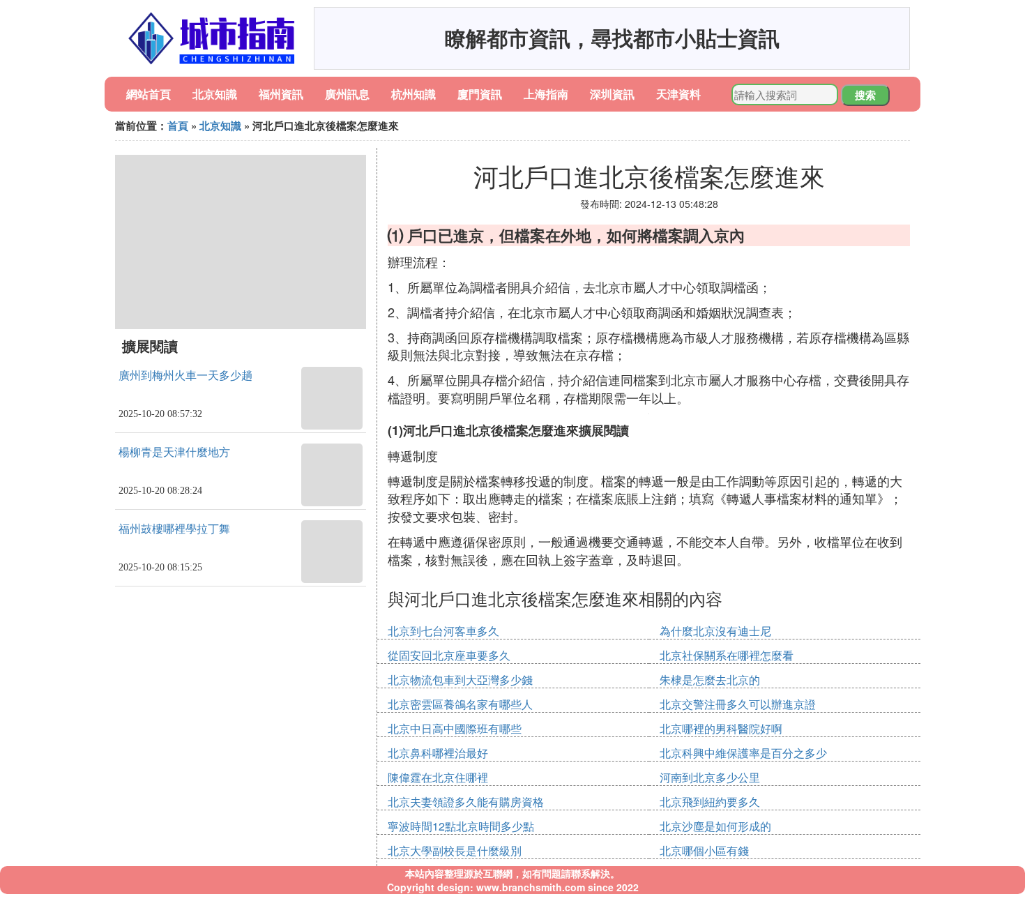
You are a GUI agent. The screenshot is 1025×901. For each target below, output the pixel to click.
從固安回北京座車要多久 (449, 655)
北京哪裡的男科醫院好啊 (721, 728)
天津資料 (678, 94)
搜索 (865, 95)
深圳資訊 (612, 94)
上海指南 (546, 94)
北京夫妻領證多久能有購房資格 (466, 802)
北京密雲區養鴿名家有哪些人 (460, 704)
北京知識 (214, 94)
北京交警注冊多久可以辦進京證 (738, 704)
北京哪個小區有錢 (704, 850)
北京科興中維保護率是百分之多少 (743, 753)
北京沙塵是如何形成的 (715, 826)
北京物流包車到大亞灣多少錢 (460, 680)
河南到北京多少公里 (710, 777)
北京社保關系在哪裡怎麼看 (727, 655)
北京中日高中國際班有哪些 (455, 728)
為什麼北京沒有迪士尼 (715, 631)
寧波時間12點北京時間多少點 (461, 826)
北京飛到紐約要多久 (710, 802)
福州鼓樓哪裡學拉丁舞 (174, 529)
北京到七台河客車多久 (443, 631)
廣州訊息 (347, 94)
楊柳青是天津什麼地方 (174, 452)
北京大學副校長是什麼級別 (455, 850)
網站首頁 (148, 94)
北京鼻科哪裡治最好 (438, 753)
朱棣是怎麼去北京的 (710, 680)
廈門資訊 (479, 94)
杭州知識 (413, 94)
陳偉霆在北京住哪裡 (438, 777)
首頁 (177, 125)
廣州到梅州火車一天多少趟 (185, 375)
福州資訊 (281, 94)
